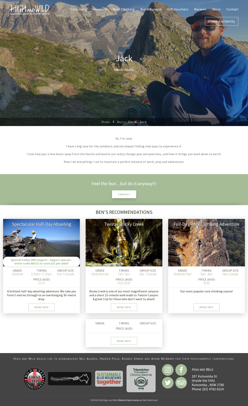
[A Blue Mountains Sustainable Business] (109, 379)
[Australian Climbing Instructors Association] (69, 378)
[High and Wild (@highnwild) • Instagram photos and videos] (168, 370)
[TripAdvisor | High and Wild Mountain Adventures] (181, 383)
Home (105, 121)
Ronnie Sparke (133, 358)
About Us (125, 121)
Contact (124, 194)
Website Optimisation (129, 400)
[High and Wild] (29, 9)
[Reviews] (141, 379)
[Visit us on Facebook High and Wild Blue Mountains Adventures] (181, 370)
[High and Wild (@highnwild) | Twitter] (168, 383)
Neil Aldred (88, 358)
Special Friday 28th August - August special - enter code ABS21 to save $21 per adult (41, 261)
